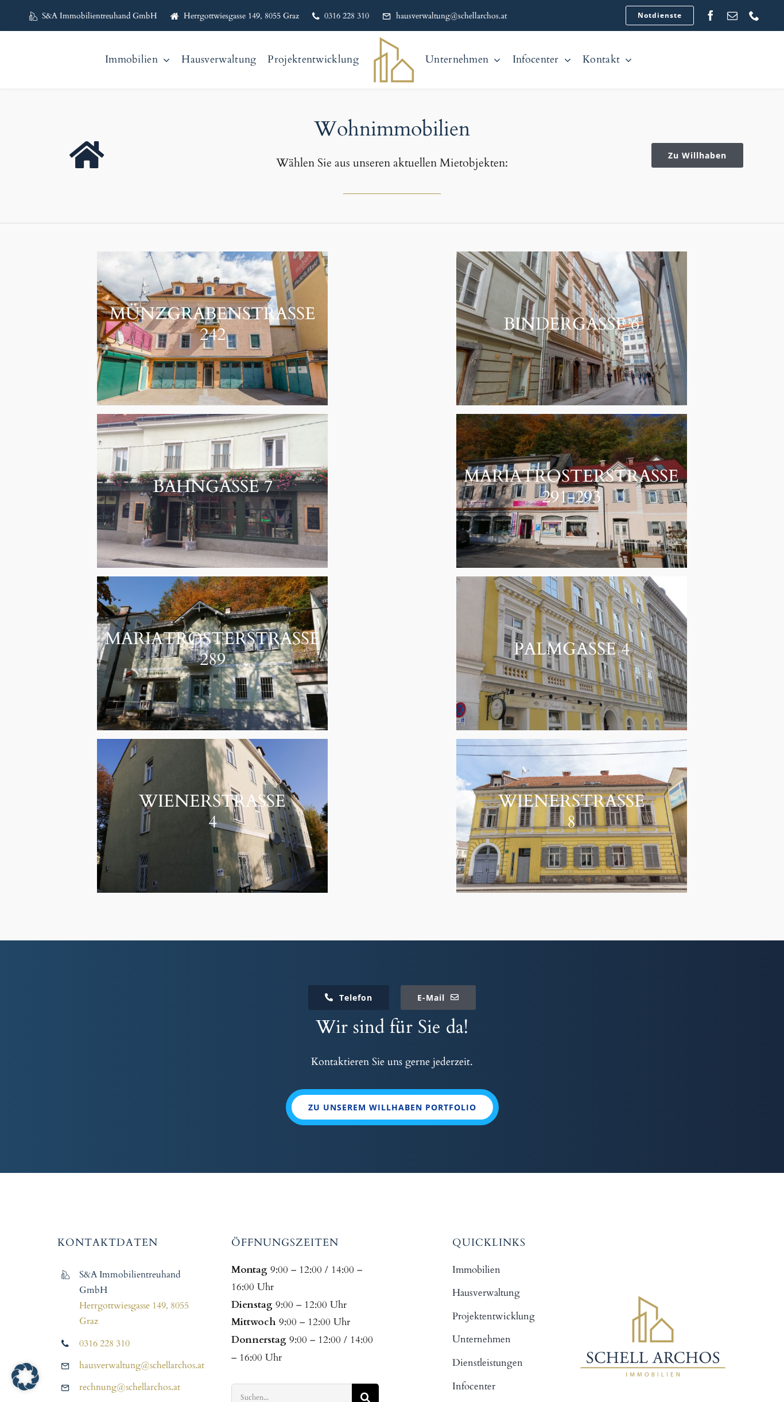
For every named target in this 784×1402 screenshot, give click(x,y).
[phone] (754, 15)
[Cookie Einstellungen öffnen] (25, 1387)
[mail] (732, 15)
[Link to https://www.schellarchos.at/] (86, 155)
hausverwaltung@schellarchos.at (141, 1365)
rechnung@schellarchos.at (129, 1387)
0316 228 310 (104, 1343)
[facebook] (710, 15)
